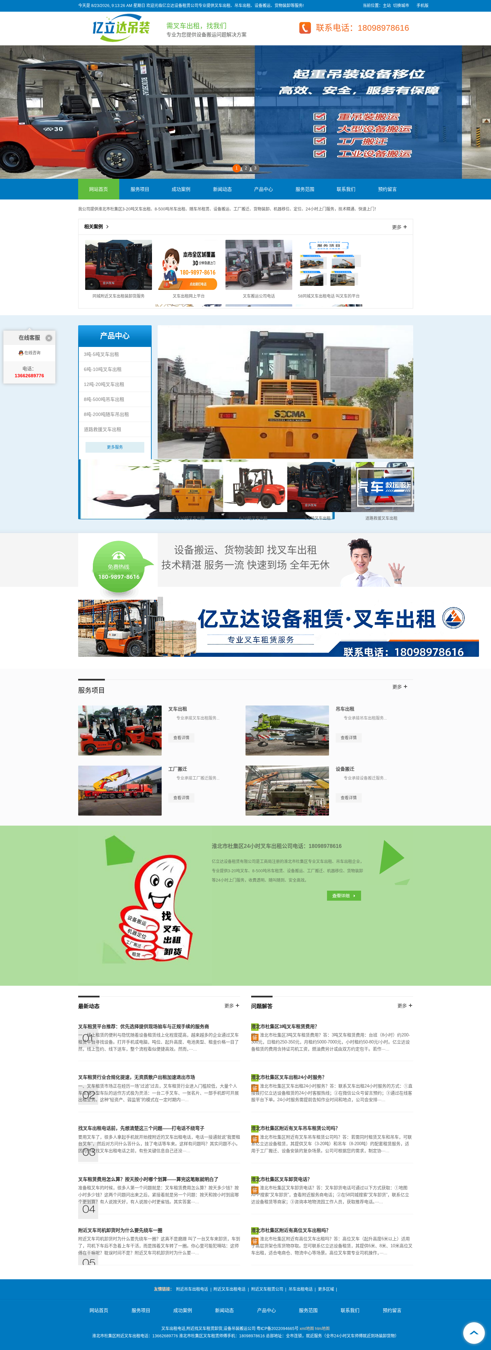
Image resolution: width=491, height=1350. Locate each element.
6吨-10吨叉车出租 (103, 369)
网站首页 (98, 189)
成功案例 (181, 189)
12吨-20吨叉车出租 (104, 384)
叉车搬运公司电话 (259, 296)
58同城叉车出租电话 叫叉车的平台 (329, 296)
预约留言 (387, 189)
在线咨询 (32, 353)
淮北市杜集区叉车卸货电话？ (281, 1179)
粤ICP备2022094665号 (278, 1328)
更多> (399, 227)
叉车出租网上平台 (189, 296)
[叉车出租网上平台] (188, 288)
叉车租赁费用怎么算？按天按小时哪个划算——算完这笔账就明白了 (148, 1179)
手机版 (423, 5)
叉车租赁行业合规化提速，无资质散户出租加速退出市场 (136, 1077)
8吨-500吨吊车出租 (104, 399)
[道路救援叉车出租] (384, 510)
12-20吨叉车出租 (189, 518)
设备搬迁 (345, 769)
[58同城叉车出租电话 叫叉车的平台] (329, 288)
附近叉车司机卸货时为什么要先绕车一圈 (120, 1230)
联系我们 (346, 189)
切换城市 (401, 5)
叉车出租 (177, 709)
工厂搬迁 (177, 769)
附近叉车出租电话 (229, 1289)
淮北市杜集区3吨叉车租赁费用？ (285, 1026)
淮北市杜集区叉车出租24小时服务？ (289, 1077)
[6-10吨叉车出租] (256, 510)
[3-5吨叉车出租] (320, 510)
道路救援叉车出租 (102, 429)
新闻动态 (222, 189)
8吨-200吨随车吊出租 (106, 414)
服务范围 (305, 189)
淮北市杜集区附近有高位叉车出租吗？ (291, 1230)
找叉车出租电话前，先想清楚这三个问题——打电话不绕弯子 (141, 1128)
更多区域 (326, 1289)
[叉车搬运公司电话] (258, 288)
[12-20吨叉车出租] (192, 510)
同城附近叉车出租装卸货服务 (119, 296)
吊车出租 (345, 709)
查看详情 (181, 738)
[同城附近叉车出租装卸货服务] (118, 288)
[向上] (474, 1333)
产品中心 (263, 189)
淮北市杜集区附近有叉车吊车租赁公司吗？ (295, 1128)
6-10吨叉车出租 (253, 518)
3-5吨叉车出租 (318, 518)
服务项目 (140, 189)
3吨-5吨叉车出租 (101, 354)
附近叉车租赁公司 (267, 1289)
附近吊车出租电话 (192, 1289)
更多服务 (115, 447)
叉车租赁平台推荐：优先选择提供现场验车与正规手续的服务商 (143, 1026)
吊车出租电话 (301, 1289)
